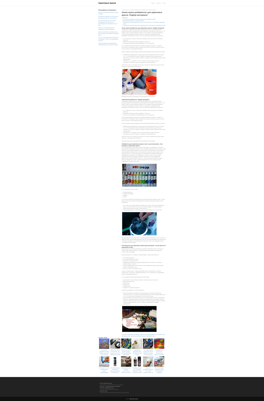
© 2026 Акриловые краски (106, 383)
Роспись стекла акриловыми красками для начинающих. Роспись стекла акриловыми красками (108, 39)
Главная (153, 3)
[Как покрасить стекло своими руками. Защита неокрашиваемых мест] (104, 366)
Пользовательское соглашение (112, 386)
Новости (159, 3)
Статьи (164, 3)
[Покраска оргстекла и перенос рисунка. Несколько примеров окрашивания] (126, 348)
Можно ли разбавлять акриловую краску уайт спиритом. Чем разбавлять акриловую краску (108, 33)
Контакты (102, 386)
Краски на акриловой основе (148, 336)
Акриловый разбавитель (150, 334)
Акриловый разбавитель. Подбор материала (133, 20)
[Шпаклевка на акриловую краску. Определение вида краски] (137, 348)
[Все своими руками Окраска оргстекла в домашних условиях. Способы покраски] (148, 348)
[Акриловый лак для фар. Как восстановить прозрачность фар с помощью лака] (126, 366)
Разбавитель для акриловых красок (135, 334)
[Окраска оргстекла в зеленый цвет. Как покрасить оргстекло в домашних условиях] (115, 348)
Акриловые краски (107, 3)
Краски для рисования (136, 336)
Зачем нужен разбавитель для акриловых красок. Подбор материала (139, 19)
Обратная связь (103, 391)
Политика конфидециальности (107, 387)
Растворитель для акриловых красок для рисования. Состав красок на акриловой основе (144, 25)
